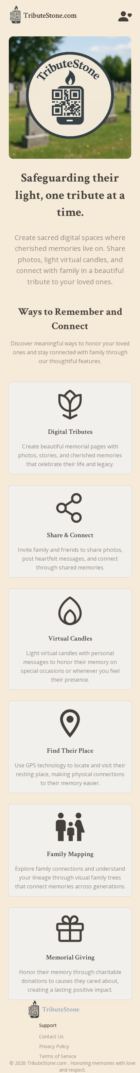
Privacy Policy (54, 1046)
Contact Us (51, 1036)
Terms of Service (57, 1056)
